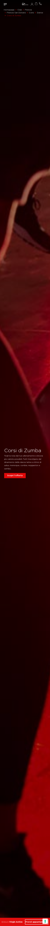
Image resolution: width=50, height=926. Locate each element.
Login (32, 4)
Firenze (28, 10)
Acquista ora (36, 3)
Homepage (9, 10)
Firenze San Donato (16, 13)
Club (20, 10)
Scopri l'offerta (15, 475)
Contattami (40, 3)
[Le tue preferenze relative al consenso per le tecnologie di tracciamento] (45, 921)
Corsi (31, 13)
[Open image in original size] (25, 4)
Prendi (36, 922)
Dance (40, 13)
